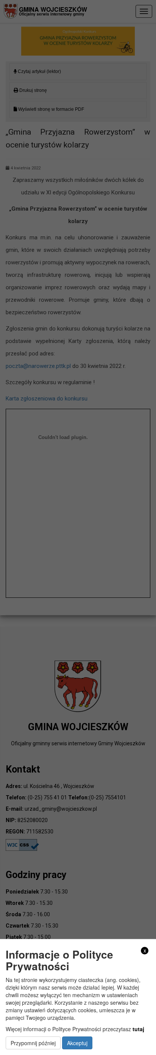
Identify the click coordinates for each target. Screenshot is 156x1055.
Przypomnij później (33, 1043)
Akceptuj (77, 1043)
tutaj (138, 1029)
